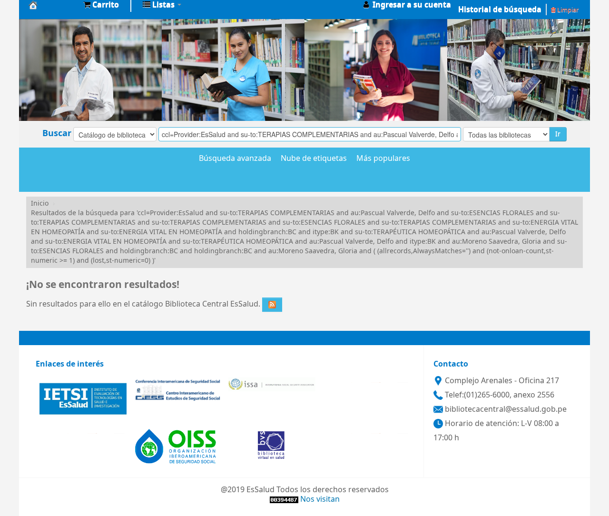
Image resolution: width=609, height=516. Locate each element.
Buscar (56, 133)
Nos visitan (320, 499)
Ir (557, 134)
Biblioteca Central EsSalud (52, 5)
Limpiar (567, 9)
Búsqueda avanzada (235, 159)
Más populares (383, 159)
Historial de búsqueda (499, 9)
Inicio (40, 203)
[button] (101, 5)
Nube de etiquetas (314, 159)
